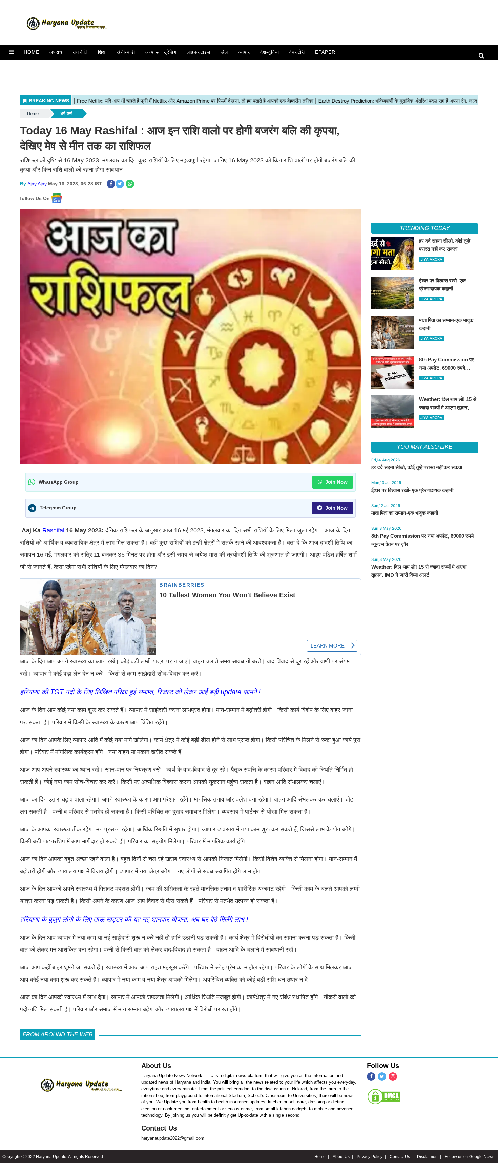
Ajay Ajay (37, 183)
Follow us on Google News (469, 1156)
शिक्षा (102, 52)
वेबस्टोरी (297, 52)
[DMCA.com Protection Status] (384, 1096)
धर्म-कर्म (66, 113)
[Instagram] (393, 1076)
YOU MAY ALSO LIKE (424, 447)
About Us (156, 1065)
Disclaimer (427, 1156)
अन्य (149, 52)
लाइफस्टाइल (198, 52)
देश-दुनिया (269, 52)
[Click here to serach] (483, 56)
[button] (11, 52)
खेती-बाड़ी (126, 52)
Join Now (336, 482)
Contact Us (159, 1128)
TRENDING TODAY (425, 228)
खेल (224, 52)
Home (31, 52)
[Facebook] (371, 1076)
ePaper (325, 52)
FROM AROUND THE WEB (57, 1034)
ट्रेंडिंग (170, 52)
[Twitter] (382, 1076)
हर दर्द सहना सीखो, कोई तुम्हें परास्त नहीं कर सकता (416, 467)
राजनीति (80, 52)
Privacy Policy (369, 1156)
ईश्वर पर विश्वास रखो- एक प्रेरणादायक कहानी (412, 490)
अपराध (55, 52)
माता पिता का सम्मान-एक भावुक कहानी (404, 513)
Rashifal (54, 530)
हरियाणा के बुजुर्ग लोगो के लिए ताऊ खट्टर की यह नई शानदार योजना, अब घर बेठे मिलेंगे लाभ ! (134, 919)
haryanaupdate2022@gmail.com (172, 1138)
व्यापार (244, 52)
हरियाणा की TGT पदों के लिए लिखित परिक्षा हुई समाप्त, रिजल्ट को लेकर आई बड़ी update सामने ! (140, 692)
